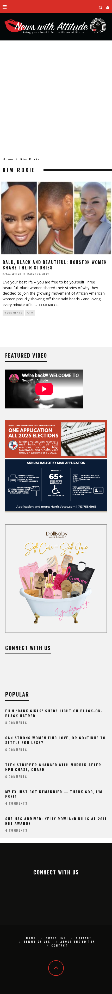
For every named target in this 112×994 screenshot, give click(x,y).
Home (8, 159)
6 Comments (16, 750)
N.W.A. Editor (12, 273)
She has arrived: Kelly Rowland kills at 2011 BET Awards (56, 821)
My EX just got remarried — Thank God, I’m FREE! (53, 794)
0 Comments (13, 312)
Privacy (83, 938)
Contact (59, 945)
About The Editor (77, 941)
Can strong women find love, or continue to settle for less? (55, 740)
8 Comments (16, 723)
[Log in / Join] (107, 6)
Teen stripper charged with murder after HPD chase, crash (53, 767)
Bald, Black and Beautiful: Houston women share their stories (55, 265)
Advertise (56, 938)
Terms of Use (37, 941)
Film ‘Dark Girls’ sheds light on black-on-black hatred (54, 713)
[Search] (100, 6)
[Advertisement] (56, 99)
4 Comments (16, 803)
